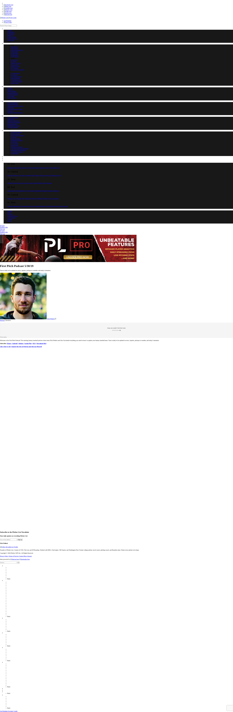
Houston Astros (17, 183)
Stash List (10, 642)
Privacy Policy (4, 556)
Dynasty (2, 226)
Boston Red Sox (22, 168)
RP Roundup (11, 590)
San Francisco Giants (62, 206)
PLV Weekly (11, 602)
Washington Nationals (53, 191)
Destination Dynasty (13, 672)
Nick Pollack (51, 319)
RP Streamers (11, 592)
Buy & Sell (10, 593)
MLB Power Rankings (13, 654)
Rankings (6, 618)
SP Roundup (11, 569)
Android (14, 343)
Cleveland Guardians (25, 175)
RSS (34, 343)
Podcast (2, 320)
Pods (5, 662)
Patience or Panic (12, 597)
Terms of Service (14, 556)
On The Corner (11, 665)
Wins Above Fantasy (13, 678)
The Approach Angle (13, 683)
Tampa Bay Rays (44, 168)
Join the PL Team (12, 701)
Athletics (9, 183)
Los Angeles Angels (28, 183)
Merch (9, 698)
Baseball (6, 647)
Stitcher (21, 343)
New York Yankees (33, 168)
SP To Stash (10, 628)
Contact (21, 556)
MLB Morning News (13, 585)
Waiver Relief (11, 615)
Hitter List (10, 572)
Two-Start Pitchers (12, 608)
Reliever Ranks (11, 574)
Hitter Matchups (12, 610)
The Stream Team (12, 611)
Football (9, 696)
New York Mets (29, 191)
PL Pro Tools (7, 688)
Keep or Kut (10, 677)
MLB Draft (10, 639)
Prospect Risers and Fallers (15, 641)
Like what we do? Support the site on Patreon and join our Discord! (21, 346)
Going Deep (10, 577)
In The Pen (10, 673)
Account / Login (12, 711)
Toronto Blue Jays (54, 168)
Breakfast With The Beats (14, 682)
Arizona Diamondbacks (14, 206)
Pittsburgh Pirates (42, 198)
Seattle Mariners (38, 183)
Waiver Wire (10, 584)
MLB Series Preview (13, 652)
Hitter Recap (11, 582)
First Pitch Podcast (12, 664)
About (9, 706)
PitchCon (10, 700)
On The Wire (11, 675)
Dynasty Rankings (12, 626)
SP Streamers (11, 570)
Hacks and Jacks (12, 670)
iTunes (9, 343)
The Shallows (11, 685)
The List (2, 229)
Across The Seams (12, 649)
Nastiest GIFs (4, 227)
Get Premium (7, 21)
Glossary (29, 556)
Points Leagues (11, 600)
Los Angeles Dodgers (38, 206)
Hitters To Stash (11, 629)
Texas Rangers (48, 183)
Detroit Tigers (35, 175)
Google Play (28, 343)
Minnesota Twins (56, 175)
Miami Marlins (20, 191)
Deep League (11, 598)
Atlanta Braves (11, 191)
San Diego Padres (50, 206)
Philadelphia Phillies (40, 191)
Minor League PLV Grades (15, 637)
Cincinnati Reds (20, 198)
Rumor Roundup (12, 655)
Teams (5, 691)
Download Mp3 (41, 343)
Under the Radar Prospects (15, 644)
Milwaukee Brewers (31, 198)
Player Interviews (12, 575)
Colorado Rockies (26, 206)
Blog (25, 556)
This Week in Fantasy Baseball (16, 680)
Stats (5, 690)
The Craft (10, 669)
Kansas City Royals (45, 175)
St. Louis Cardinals (53, 198)
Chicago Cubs (11, 198)
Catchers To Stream (13, 613)
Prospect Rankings (12, 624)
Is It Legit (10, 595)
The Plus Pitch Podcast (13, 667)
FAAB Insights (11, 605)
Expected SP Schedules (14, 603)
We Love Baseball (12, 659)
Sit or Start (10, 606)
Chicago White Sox (13, 175)
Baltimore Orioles (12, 168)
